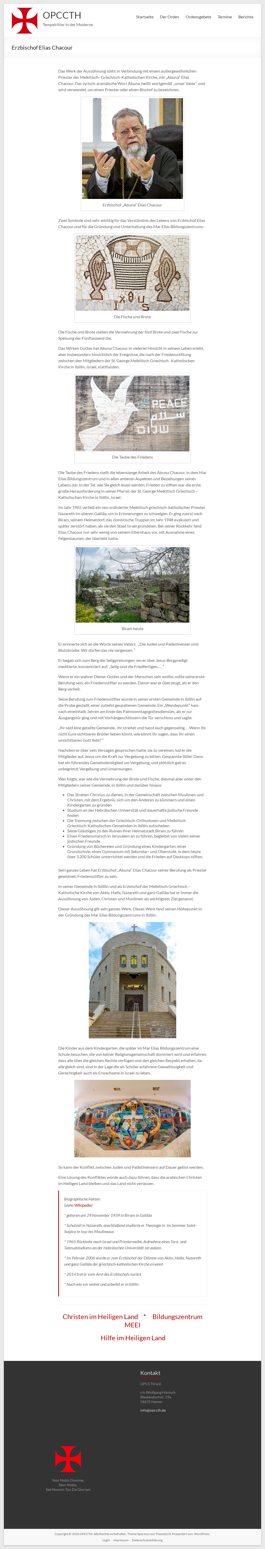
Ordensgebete (198, 16)
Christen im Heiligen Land (101, 1316)
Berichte (245, 16)
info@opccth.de (153, 1410)
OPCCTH (62, 15)
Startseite (144, 16)
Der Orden (169, 16)
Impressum (121, 1540)
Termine (225, 16)
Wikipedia (82, 1205)
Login (106, 1540)
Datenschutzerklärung (147, 1540)
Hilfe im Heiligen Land (133, 1338)
